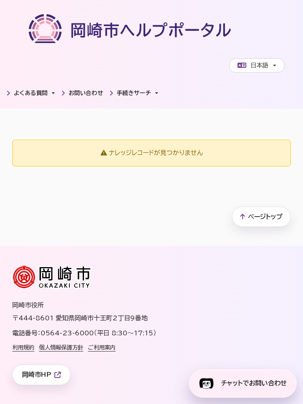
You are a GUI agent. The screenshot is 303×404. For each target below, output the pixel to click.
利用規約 (23, 347)
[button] (30, 93)
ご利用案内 (102, 347)
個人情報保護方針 (61, 347)
